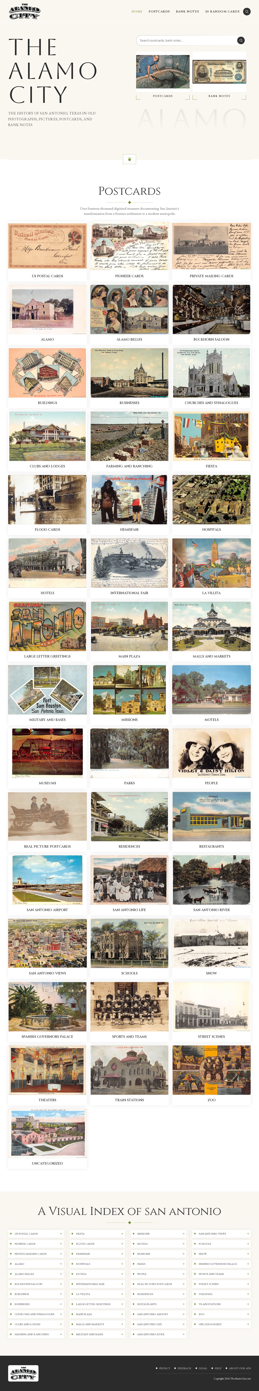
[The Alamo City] (24, 11)
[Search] (247, 11)
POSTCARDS (159, 11)
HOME (137, 11)
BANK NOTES (187, 11)
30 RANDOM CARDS (222, 11)
